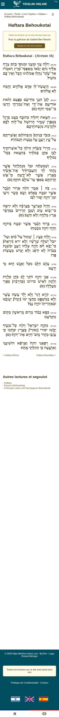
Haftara (8, 383)
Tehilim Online (35, 4)
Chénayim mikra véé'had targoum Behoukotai (27, 388)
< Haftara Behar (11, 355)
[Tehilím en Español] (43, 699)
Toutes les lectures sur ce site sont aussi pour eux (29, 670)
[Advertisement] (31, 362)
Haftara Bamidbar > (46, 355)
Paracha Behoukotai (14, 385)
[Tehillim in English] (29, 699)
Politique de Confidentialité (24, 683)
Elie (45, 653)
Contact (44, 683)
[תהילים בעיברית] (15, 699)
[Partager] (53, 14)
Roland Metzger (29, 656)
